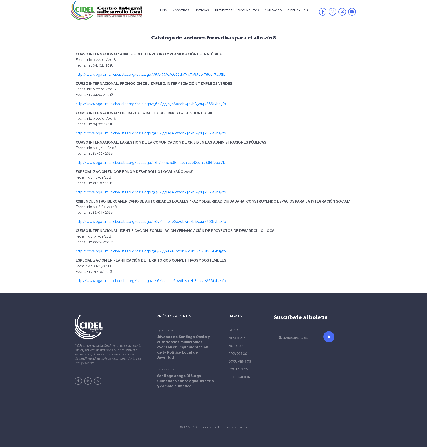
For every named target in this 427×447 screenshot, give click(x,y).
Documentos (248, 10)
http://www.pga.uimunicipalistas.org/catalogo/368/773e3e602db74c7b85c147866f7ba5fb (151, 133)
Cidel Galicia (298, 10)
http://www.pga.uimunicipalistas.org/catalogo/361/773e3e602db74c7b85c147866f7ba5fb (150, 163)
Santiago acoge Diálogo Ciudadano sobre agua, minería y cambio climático (185, 381)
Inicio (162, 10)
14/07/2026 (165, 330)
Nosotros (181, 10)
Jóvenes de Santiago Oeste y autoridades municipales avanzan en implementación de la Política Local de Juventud (183, 347)
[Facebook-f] (322, 12)
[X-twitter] (342, 12)
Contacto (273, 10)
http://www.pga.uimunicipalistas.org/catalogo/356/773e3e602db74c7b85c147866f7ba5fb (151, 281)
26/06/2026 (165, 369)
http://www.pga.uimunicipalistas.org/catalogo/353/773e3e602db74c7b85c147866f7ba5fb (151, 74)
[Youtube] (352, 12)
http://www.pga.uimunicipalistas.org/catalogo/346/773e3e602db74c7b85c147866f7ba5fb (151, 192)
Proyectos (223, 10)
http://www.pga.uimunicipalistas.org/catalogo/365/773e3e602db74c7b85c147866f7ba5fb (151, 251)
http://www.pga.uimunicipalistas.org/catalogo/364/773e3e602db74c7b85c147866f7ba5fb (151, 104)
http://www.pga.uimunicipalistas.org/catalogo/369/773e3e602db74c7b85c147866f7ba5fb (151, 221)
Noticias (202, 10)
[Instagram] (332, 12)
